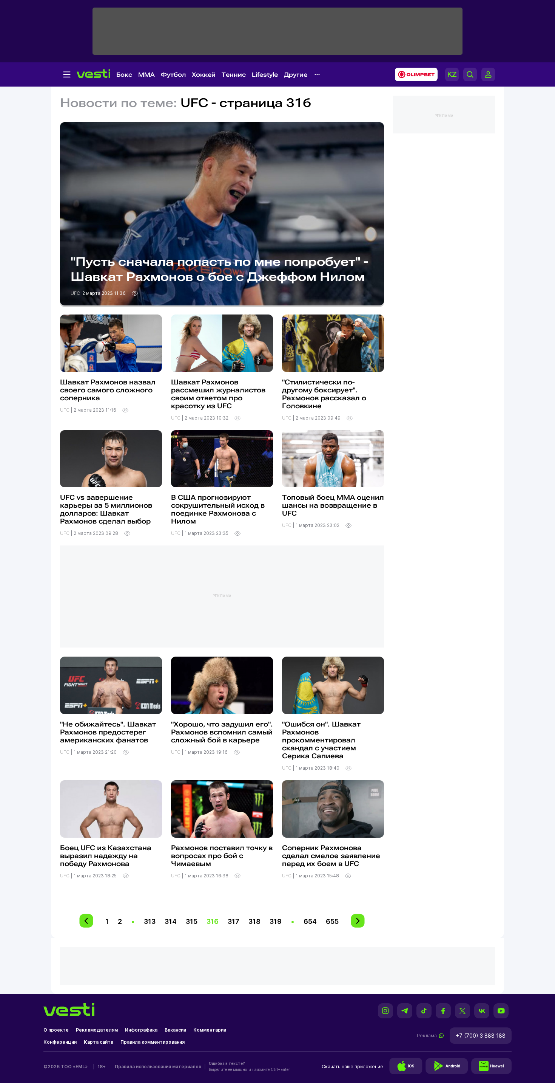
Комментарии (209, 1030)
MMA (146, 74)
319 (276, 921)
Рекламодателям (97, 1030)
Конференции (60, 1042)
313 (150, 921)
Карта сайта (98, 1042)
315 (191, 921)
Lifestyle (265, 74)
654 (310, 921)
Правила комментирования (152, 1042)
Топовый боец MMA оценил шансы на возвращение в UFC (333, 505)
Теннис (234, 74)
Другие (295, 74)
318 (254, 921)
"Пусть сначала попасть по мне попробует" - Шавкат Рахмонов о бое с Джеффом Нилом (219, 269)
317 (233, 921)
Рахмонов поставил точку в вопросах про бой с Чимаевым (222, 856)
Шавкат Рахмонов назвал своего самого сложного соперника (108, 390)
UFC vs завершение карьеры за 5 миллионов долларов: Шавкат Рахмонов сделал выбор (106, 509)
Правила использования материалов (158, 1066)
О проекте (56, 1030)
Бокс (124, 74)
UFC (76, 293)
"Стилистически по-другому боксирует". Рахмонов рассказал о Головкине (324, 394)
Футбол (173, 74)
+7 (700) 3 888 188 (481, 1035)
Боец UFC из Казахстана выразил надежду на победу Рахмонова (105, 856)
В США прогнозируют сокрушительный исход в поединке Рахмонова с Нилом (218, 509)
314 (171, 921)
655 (332, 921)
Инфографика (141, 1030)
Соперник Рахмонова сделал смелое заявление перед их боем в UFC (331, 856)
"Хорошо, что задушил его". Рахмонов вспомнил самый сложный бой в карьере (222, 732)
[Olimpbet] (414, 74)
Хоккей (204, 74)
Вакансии (175, 1030)
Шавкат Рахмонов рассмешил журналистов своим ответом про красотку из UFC (218, 394)
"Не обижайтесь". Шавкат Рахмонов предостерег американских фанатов (108, 732)
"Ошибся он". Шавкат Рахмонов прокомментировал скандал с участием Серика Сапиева (321, 740)
